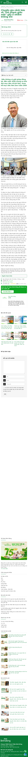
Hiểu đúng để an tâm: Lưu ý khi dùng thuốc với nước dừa (7, 343)
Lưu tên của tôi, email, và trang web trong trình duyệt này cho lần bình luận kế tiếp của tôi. (13, 389)
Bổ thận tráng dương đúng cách (15, 647)
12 (10, 655)
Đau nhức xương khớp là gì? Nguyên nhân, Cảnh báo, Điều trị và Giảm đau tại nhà (18, 699)
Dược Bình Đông (8, 19)
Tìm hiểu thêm (4, 568)
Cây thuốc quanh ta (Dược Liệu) (8, 591)
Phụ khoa (3, 581)
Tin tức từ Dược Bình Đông (7, 621)
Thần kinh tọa (4, 585)
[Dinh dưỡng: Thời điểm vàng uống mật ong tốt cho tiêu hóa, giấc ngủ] (7, 316)
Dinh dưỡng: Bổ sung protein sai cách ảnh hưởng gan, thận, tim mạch (19, 343)
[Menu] (1, 2)
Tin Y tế (10, 6)
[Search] (22, 2)
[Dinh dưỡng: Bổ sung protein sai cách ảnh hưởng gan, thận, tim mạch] (20, 332)
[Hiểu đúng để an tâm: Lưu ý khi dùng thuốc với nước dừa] (7, 332)
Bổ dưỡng (3, 587)
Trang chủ (3, 6)
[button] (14, 275)
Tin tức (7, 6)
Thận (2, 580)
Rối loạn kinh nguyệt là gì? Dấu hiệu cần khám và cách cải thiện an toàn (18, 690)
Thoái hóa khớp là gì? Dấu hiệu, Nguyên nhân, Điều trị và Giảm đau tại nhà (18, 720)
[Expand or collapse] (25, 75)
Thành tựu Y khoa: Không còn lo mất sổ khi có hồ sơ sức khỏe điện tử (20, 327)
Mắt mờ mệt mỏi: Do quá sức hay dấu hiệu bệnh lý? (13, 599)
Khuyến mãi (3, 627)
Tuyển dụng (3, 625)
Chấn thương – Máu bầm (7, 589)
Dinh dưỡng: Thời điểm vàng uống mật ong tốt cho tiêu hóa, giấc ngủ (6, 327)
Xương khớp (4, 583)
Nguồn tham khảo (7, 276)
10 (10, 637)
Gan (2, 578)
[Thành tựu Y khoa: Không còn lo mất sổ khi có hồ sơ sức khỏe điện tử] (20, 316)
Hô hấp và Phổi (4, 576)
